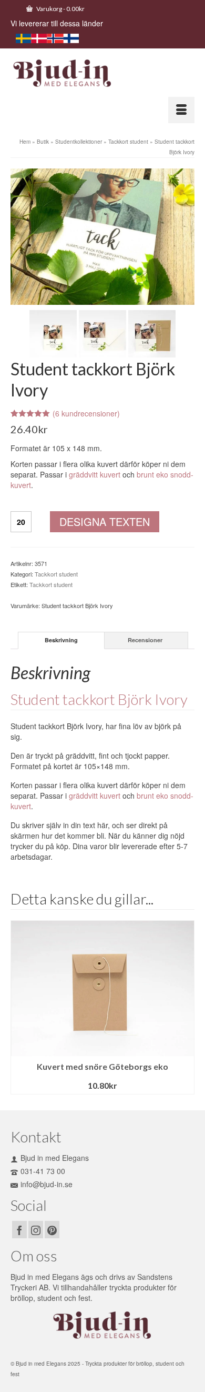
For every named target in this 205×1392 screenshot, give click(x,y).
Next (185, 1007)
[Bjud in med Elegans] (102, 73)
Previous (20, 1007)
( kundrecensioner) (86, 413)
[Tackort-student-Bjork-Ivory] (102, 235)
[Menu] (181, 110)
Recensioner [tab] (145, 640)
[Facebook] (19, 1229)
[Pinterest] (52, 1229)
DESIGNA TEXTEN (104, 521)
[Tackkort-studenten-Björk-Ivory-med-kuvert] (102, 332)
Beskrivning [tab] (61, 640)
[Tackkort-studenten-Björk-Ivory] (53, 332)
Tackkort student (56, 574)
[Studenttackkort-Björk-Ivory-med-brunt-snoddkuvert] (152, 332)
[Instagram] (35, 1229)
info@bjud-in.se (46, 1184)
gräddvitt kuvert (94, 474)
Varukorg (60, 9)
